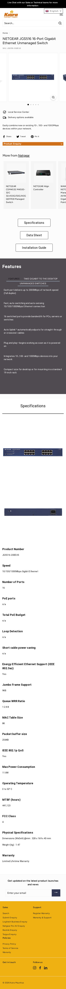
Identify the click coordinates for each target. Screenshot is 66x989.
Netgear (24, 155)
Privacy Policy (9, 944)
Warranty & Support (42, 917)
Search (6, 913)
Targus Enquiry (9, 934)
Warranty (7, 952)
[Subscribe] (56, 893)
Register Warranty (41, 913)
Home (5, 33)
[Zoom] (53, 97)
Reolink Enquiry (10, 930)
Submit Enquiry (10, 917)
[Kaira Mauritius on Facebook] (40, 967)
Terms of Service (10, 948)
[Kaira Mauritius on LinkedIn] (45, 967)
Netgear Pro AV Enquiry (14, 926)
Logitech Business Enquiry (15, 922)
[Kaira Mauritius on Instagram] (34, 967)
